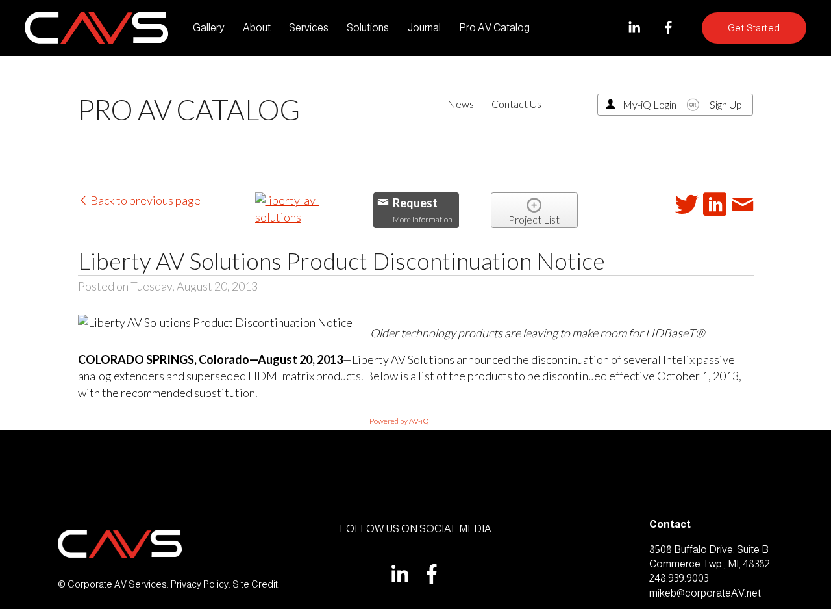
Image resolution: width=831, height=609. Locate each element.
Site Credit (255, 584)
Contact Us (516, 103)
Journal (424, 27)
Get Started (754, 28)
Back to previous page (144, 200)
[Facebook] (668, 27)
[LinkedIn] (634, 27)
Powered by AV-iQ (399, 421)
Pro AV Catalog (494, 27)
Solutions (368, 27)
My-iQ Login (649, 104)
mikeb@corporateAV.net (705, 593)
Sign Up (726, 104)
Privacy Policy (200, 584)
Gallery (209, 27)
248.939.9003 (678, 578)
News (460, 103)
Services (309, 27)
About (257, 27)
